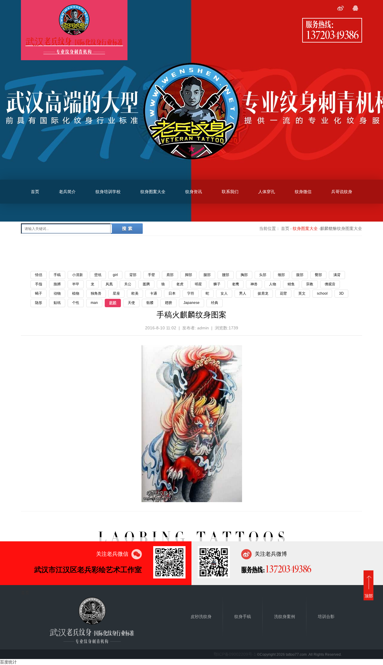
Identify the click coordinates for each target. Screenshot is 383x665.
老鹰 (235, 284)
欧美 (135, 293)
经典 (214, 303)
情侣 (38, 275)
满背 (337, 275)
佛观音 (330, 284)
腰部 (225, 275)
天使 (131, 303)
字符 (190, 293)
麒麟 (112, 303)
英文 (302, 293)
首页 (35, 191)
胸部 (244, 275)
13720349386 (332, 34)
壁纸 (97, 275)
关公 (127, 284)
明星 (198, 284)
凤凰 (109, 284)
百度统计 (8, 662)
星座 (116, 293)
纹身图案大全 (152, 191)
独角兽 (96, 293)
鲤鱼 (291, 284)
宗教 (309, 284)
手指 (38, 284)
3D (341, 293)
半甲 (75, 284)
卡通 (153, 293)
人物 (272, 284)
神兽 (254, 284)
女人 (224, 293)
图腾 (146, 284)
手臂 (151, 275)
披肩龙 (263, 293)
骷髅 (149, 303)
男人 (242, 293)
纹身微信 (303, 191)
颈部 (281, 275)
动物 (57, 293)
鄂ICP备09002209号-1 (235, 654)
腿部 (207, 275)
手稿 (57, 275)
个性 (75, 303)
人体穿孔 (266, 191)
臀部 (318, 275)
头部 (262, 275)
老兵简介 (67, 191)
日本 (172, 293)
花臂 (283, 293)
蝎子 (38, 293)
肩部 (170, 275)
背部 (132, 275)
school (322, 293)
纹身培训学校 (108, 191)
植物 (75, 293)
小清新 (77, 275)
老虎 (179, 284)
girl (115, 275)
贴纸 (57, 303)
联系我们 (230, 191)
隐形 (38, 303)
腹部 (299, 275)
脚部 (188, 275)
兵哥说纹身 (341, 191)
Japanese (191, 303)
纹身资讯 (193, 191)
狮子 (217, 284)
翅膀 (168, 303)
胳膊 (57, 284)
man (94, 303)
